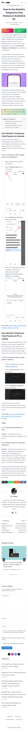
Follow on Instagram (6, 30)
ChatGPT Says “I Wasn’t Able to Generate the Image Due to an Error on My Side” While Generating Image (14, 694)
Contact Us (17, 716)
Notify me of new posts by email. (13, 643)
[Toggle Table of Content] (23, 119)
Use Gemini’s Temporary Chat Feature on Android (13, 122)
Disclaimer (19, 719)
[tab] (11, 574)
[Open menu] (25, 3)
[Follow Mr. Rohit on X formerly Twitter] (15, 512)
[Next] (24, 559)
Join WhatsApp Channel (21, 30)
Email (4, 626)
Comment (5, 596)
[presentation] (14, 553)
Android (13, 24)
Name (4, 619)
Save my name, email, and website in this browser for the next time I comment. (14, 631)
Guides (17, 24)
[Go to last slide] (4, 559)
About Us (10, 716)
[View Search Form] (22, 2)
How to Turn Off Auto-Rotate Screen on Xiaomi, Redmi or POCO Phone (12, 564)
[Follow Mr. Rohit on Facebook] (12, 512)
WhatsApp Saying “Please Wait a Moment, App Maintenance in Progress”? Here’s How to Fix (12, 683)
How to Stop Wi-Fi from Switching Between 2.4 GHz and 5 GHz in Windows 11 (20, 526)
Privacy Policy (10, 719)
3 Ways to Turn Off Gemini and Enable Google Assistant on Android (13, 416)
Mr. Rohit (9, 22)
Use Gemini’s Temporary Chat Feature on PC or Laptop (13, 126)
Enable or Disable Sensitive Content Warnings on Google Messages (7, 526)
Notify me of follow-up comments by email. (13, 639)
